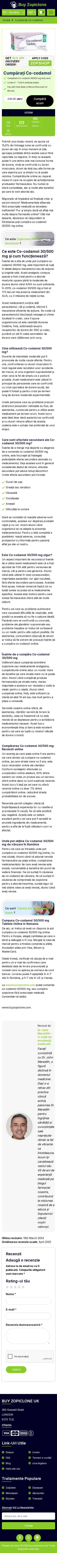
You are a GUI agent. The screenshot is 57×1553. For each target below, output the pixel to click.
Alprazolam (38, 1493)
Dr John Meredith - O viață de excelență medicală (45, 1037)
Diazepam (37, 1487)
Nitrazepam (12, 1493)
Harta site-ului (13, 1468)
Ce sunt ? (28, 910)
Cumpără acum (40, 101)
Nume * (11, 1294)
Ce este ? (23, 241)
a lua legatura (39, 1463)
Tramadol (37, 1498)
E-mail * (11, 1309)
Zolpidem (11, 1487)
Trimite (16, 1369)
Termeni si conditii (41, 1457)
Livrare (36, 1452)
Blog (8, 1463)
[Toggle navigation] (51, 12)
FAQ (8, 1457)
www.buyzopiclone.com (20, 985)
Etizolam (10, 1498)
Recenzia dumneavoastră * (24, 1324)
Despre (10, 1452)
